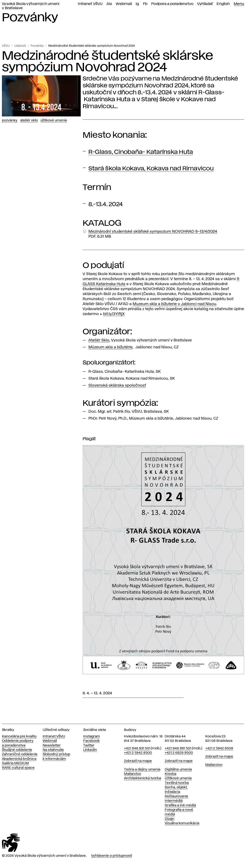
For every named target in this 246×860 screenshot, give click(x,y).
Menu (239, 4)
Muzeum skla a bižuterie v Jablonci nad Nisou (174, 304)
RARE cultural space (18, 767)
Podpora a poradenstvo (172, 4)
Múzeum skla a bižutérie (110, 347)
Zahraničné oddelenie (19, 754)
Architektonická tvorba (142, 778)
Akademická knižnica (19, 758)
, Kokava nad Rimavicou (151, 168)
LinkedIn (90, 749)
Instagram (91, 736)
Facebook (91, 740)
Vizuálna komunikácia (182, 823)
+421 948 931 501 (137, 748)
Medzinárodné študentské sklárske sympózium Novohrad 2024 (91, 46)
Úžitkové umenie (54, 120)
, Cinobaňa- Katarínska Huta (140, 152)
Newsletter (52, 745)
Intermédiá (174, 800)
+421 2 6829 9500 (179, 752)
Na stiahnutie (53, 749)
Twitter (89, 745)
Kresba (170, 773)
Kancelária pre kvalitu (19, 736)
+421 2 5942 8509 (219, 748)
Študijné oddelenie (17, 749)
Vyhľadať (205, 4)
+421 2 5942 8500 (138, 752)
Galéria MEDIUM (15, 763)
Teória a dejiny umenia (142, 769)
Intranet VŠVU (90, 4)
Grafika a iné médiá (180, 805)
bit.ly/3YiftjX (114, 314)
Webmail (124, 4)
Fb (145, 4)
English (223, 4)
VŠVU (6, 46)
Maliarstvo (132, 773)
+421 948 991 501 (178, 748)
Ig (137, 4)
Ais (109, 4)
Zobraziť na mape (138, 761)
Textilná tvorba (177, 782)
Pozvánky (37, 46)
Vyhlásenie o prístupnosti (111, 855)
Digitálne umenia (178, 769)
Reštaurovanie (176, 796)
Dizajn (169, 818)
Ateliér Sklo (29, 120)
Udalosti (20, 46)
